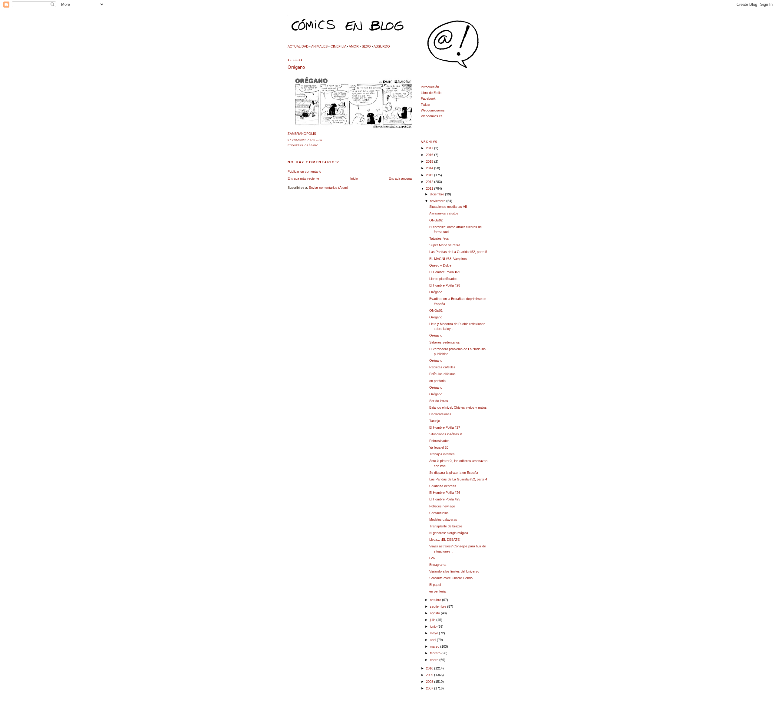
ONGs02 (436, 220)
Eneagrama (437, 564)
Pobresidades (439, 441)
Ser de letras (438, 401)
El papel (435, 584)
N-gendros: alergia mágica (448, 533)
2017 (430, 148)
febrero (435, 653)
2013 (430, 175)
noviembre (438, 201)
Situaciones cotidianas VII (448, 206)
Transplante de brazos (446, 526)
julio (433, 620)
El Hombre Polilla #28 (444, 285)
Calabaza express (442, 486)
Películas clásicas (442, 374)
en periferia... (438, 381)
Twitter (425, 104)
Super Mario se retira (444, 245)
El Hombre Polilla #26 (444, 492)
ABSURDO (382, 46)
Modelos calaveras (443, 519)
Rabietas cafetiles (442, 367)
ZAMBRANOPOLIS (302, 133)
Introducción (430, 87)
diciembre (437, 194)
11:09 (319, 139)
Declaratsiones (440, 414)
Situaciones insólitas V (445, 434)
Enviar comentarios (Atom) (328, 187)
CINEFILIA (338, 46)
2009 (430, 675)
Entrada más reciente (303, 178)
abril (433, 640)
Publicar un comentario (304, 171)
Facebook (428, 98)
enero (434, 660)
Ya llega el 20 (438, 447)
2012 (430, 182)
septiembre (438, 606)
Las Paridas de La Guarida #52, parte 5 (458, 252)
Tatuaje (434, 421)
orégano (311, 145)
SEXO (366, 46)
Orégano (296, 67)
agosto (435, 613)
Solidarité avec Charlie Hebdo (451, 578)
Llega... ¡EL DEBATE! (444, 539)
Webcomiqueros (433, 110)
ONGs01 (436, 310)
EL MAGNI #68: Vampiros (448, 259)
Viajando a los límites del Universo (454, 571)
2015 (430, 161)
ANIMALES (319, 46)
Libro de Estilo (431, 93)
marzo (435, 646)
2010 (430, 668)
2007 (430, 688)
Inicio (354, 178)
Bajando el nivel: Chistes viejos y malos (458, 407)
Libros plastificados (443, 279)
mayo (434, 633)
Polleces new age (442, 506)
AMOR (354, 46)
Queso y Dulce (440, 265)
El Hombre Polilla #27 (444, 427)
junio (433, 626)
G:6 (432, 558)
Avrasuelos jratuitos (443, 213)
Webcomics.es (432, 116)
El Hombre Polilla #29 (444, 272)
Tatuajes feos (439, 238)
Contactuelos (439, 513)
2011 (430, 188)
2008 (430, 681)
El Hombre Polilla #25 (444, 499)
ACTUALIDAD (298, 46)
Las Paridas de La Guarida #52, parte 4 (458, 479)
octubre (436, 600)
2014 (430, 168)
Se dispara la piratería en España (453, 472)
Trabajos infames (442, 454)
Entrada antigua (400, 178)
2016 (430, 155)
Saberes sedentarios (444, 342)
